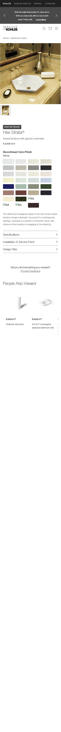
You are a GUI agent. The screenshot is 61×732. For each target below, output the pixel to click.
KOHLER (7, 3)
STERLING (50, 3)
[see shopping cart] (50, 28)
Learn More (39, 19)
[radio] (8, 161)
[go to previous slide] (4, 15)
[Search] (44, 28)
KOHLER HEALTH (22, 3)
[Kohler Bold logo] (10, 28)
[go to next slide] (56, 15)
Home (6, 38)
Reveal (38, 3)
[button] (5, 110)
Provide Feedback (30, 271)
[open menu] (56, 28)
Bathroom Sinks (19, 38)
